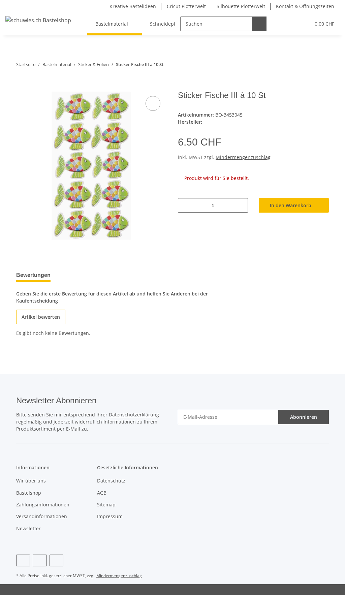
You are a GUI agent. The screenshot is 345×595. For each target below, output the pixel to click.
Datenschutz (111, 480)
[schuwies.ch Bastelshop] (38, 20)
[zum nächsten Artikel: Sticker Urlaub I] (321, 64)
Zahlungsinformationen (42, 504)
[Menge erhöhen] (240, 205)
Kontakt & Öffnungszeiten (305, 6)
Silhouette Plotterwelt (241, 6)
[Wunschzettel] (292, 23)
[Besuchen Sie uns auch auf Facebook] (23, 560)
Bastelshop (28, 493)
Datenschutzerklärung (134, 414)
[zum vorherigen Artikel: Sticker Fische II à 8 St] (307, 64)
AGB (101, 493)
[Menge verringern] (185, 205)
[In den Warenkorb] (21, 87)
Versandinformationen (41, 516)
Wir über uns (31, 480)
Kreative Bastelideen (132, 6)
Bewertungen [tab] (33, 275)
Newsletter (28, 528)
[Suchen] (259, 24)
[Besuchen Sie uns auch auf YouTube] (39, 560)
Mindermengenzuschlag (243, 157)
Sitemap (106, 504)
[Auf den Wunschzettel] (153, 103)
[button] (279, 23)
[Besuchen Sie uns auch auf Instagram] (56, 560)
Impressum (110, 516)
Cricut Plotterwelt (186, 6)
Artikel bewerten (41, 317)
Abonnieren (303, 417)
